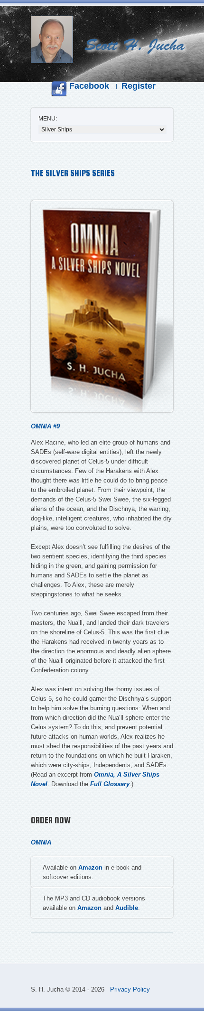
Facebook (88, 86)
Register (138, 86)
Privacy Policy (130, 989)
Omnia (41, 842)
